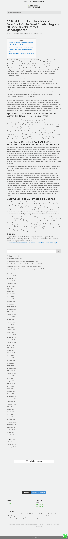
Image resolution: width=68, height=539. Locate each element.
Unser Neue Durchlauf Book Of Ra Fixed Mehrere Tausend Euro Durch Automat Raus (21, 49)
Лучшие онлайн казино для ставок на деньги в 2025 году (22, 261)
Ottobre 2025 (11, 281)
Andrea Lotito (13, 33)
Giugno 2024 (11, 319)
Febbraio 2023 (11, 360)
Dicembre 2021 (11, 396)
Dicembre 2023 (11, 335)
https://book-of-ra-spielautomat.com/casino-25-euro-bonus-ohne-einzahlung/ (32, 243)
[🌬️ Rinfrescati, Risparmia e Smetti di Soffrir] (20, 486)
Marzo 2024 (10, 327)
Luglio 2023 (10, 348)
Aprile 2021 (10, 414)
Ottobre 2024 (11, 312)
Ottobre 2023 (11, 340)
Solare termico (11, 444)
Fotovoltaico (11, 442)
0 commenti (39, 33)
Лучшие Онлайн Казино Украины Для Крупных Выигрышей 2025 (24, 264)
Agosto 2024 (11, 317)
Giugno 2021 (10, 409)
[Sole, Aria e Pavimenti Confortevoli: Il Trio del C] (47, 469)
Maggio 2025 (11, 294)
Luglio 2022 (10, 378)
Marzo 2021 (10, 417)
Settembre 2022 (12, 373)
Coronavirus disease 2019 (14, 259)
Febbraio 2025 (11, 301)
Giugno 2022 (11, 381)
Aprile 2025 (10, 296)
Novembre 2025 (11, 278)
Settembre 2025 (12, 283)
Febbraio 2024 (11, 330)
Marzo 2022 (10, 389)
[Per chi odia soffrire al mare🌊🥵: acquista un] (47, 478)
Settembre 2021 (11, 404)
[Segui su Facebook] (8, 503)
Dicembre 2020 (11, 422)
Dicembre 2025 (11, 276)
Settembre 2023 (12, 342)
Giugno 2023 (11, 350)
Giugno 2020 (11, 432)
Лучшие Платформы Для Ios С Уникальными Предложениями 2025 (25, 269)
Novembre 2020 (11, 424)
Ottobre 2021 (11, 401)
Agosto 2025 (11, 286)
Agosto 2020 (11, 430)
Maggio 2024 (11, 322)
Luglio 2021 (10, 406)
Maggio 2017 (10, 435)
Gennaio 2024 (11, 332)
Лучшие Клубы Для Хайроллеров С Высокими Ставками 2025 (24, 266)
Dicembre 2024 (11, 306)
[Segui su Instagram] (10, 503)
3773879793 (39, 507)
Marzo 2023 (10, 358)
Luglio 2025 (10, 289)
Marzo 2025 (10, 299)
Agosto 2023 (11, 345)
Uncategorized (30, 33)
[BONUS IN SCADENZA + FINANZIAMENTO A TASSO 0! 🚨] (33, 469)
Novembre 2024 (12, 309)
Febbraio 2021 (11, 419)
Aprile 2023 (10, 355)
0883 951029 (39, 505)
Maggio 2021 (10, 412)
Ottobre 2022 (11, 371)
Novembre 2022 (11, 368)
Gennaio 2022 (11, 394)
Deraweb (47, 527)
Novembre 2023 (11, 337)
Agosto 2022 (11, 376)
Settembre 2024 (12, 314)
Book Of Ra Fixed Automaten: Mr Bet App (21, 53)
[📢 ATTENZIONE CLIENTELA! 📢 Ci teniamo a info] (33, 478)
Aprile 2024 (10, 324)
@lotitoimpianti (36, 461)
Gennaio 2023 (11, 363)
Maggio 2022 (11, 383)
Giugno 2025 (11, 291)
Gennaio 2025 (11, 304)
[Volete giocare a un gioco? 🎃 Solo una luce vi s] (20, 469)
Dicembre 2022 (11, 365)
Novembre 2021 (11, 399)
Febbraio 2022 (11, 391)
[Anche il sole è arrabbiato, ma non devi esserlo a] (47, 486)
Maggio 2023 (11, 353)
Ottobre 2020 (11, 427)
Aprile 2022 (10, 386)
